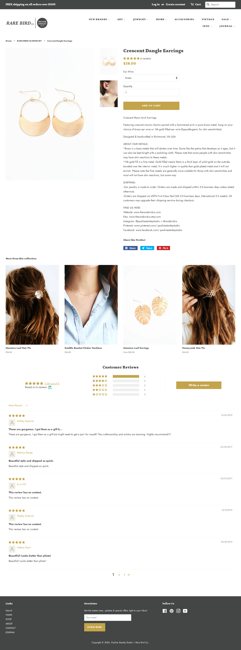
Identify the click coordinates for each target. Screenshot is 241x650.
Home (9, 41)
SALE (226, 19)
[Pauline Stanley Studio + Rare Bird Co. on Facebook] (164, 611)
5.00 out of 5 (52, 383)
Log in (156, 4)
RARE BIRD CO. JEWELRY (29, 41)
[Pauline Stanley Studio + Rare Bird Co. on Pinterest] (171, 611)
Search (9, 610)
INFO (206, 26)
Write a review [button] (199, 385)
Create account (175, 4)
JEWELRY (140, 19)
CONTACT (11, 628)
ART (120, 19)
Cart (198, 4)
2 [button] (119, 575)
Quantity (127, 86)
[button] (131, 58)
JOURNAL (226, 26)
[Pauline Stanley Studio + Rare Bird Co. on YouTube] (185, 611)
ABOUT (9, 623)
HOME (160, 19)
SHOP (9, 619)
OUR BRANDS (98, 19)
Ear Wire (128, 71)
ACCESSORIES (184, 19)
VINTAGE (208, 19)
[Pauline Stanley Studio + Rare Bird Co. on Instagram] (178, 611)
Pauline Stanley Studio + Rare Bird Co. (130, 642)
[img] (17, 416)
